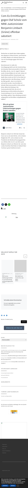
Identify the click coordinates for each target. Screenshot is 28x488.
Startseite (4, 452)
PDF (4, 209)
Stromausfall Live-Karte (6, 361)
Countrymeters (4, 355)
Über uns (4, 448)
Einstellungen (8, 481)
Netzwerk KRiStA (4, 375)
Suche (24, 321)
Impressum (4, 444)
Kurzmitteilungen (7, 7)
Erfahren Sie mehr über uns (14, 328)
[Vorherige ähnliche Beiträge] (21, 256)
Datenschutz (4, 446)
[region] (14, 430)
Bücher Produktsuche (7, 319)
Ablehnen (13, 485)
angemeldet (11, 303)
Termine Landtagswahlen (6, 396)
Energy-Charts (4, 358)
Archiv (3, 337)
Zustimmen (5, 485)
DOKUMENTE (5, 382)
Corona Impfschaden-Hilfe (6, 373)
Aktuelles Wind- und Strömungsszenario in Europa (11, 350)
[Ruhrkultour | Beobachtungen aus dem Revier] (2, 2)
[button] (2, 204)
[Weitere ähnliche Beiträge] (25, 256)
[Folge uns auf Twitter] (4, 315)
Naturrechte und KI (6, 470)
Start (2, 7)
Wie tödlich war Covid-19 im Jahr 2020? (19, 277)
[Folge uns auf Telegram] (6, 315)
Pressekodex (4, 377)
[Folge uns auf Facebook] (1, 315)
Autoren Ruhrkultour (6, 450)
